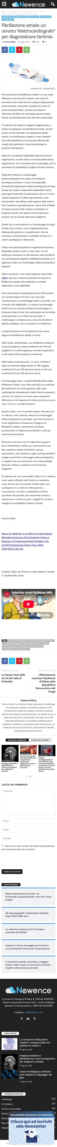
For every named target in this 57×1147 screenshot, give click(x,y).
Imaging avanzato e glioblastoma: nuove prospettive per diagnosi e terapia (10, 767)
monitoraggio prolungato (31, 646)
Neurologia (33, 17)
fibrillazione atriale (32, 643)
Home (4, 11)
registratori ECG (22, 649)
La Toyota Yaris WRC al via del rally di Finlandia (13, 678)
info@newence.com (34, 1012)
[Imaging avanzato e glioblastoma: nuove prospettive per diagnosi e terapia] (10, 753)
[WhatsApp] (26, 50)
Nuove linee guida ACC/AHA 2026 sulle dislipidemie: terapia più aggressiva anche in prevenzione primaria (28, 762)
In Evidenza (6, 760)
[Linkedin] (29, 1019)
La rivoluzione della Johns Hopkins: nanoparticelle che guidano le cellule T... (35, 1042)
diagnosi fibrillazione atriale (41, 641)
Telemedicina (8, 20)
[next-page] (30, 776)
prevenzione (8, 649)
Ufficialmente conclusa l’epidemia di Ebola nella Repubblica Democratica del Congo (43, 683)
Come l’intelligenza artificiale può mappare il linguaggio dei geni (36, 1074)
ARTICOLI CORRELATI (17, 740)
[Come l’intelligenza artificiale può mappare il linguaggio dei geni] (9, 1074)
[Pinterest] (19, 50)
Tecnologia (45, 17)
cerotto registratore (18, 641)
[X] (12, 50)
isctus (45, 643)
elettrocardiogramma (12, 643)
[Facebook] (5, 50)
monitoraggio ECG (10, 646)
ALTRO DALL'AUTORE (40, 740)
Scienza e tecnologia (11, 1109)
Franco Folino (10, 42)
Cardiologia (21, 17)
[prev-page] (26, 776)
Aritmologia (13, 11)
